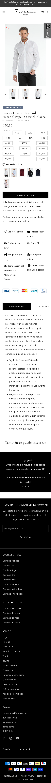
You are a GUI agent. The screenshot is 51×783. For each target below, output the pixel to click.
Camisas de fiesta (11, 622)
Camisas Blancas (11, 561)
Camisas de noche (12, 608)
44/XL (7, 143)
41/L (19, 138)
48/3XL (25, 148)
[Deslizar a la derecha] (45, 94)
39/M (43, 133)
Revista (6, 661)
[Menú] (4, 12)
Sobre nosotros (10, 665)
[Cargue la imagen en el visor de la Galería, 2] (25, 94)
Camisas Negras (10, 570)
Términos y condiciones (14, 675)
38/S (30, 133)
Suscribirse (25, 537)
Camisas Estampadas (13, 594)
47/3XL (8, 148)
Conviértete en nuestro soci (16, 749)
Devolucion (8, 646)
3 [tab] (28, 486)
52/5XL (42, 153)
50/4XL (8, 153)
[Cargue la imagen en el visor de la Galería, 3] (38, 94)
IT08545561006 (10, 717)
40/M (7, 138)
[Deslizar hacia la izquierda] (6, 94)
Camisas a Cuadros (12, 589)
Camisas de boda (11, 613)
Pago (5, 637)
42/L (30, 138)
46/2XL (42, 143)
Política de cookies (12, 689)
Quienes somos (10, 679)
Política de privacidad (13, 694)
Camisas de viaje (11, 618)
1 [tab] (22, 486)
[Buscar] (47, 12)
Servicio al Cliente (11, 651)
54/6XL (42, 159)
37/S (17, 133)
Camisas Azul (9, 565)
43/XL (42, 138)
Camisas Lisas (9, 579)
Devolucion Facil (10, 684)
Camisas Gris (9, 575)
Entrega (6, 642)
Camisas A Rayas (11, 584)
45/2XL (24, 143)
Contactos (8, 670)
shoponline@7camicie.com (16, 713)
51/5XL (25, 153)
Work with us (9, 698)
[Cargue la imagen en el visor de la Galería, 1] (13, 94)
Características (16, 306)
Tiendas (6, 656)
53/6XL (8, 159)
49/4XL (42, 148)
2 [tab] (25, 486)
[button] (47, 30)
